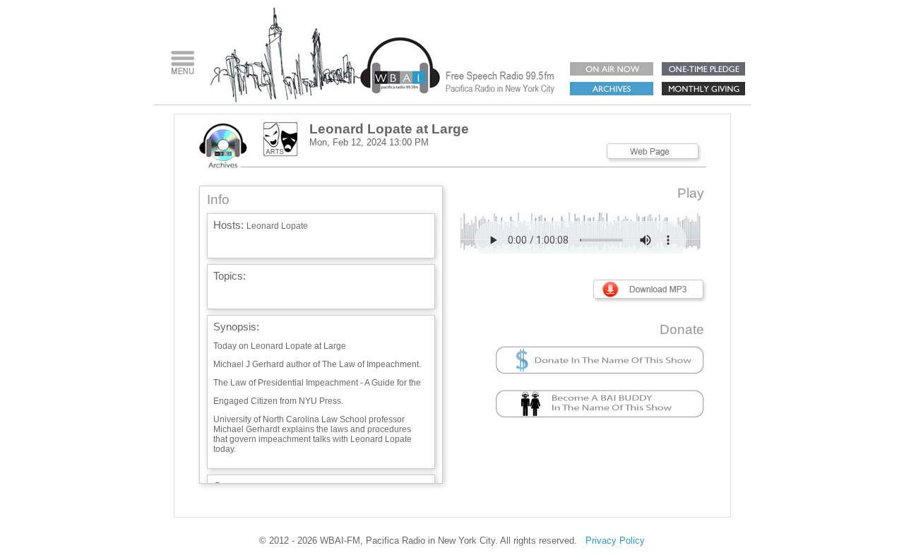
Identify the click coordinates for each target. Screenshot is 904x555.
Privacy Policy (615, 540)
